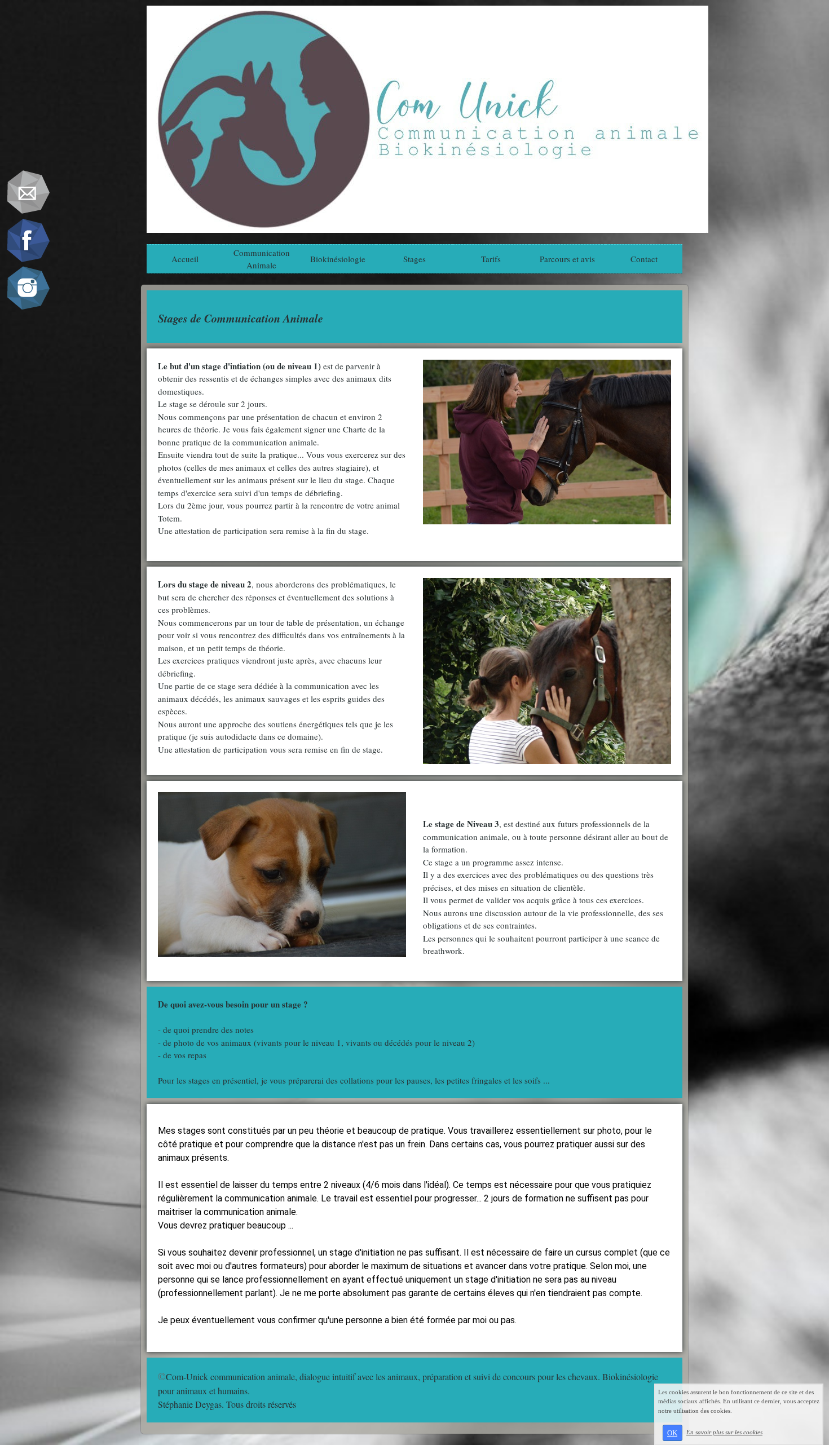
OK (672, 1433)
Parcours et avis (567, 258)
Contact (644, 258)
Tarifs (491, 258)
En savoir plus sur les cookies (724, 1432)
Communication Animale (261, 259)
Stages (414, 258)
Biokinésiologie (337, 258)
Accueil (185, 258)
